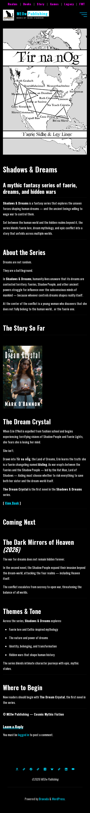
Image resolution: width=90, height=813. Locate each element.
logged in (23, 735)
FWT (82, 4)
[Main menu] (83, 15)
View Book (12, 503)
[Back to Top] (73, 796)
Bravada (43, 799)
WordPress (58, 799)
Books (27, 4)
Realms (13, 4)
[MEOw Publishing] (8, 14)
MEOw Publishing (32, 13)
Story (40, 4)
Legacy (69, 4)
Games (54, 4)
